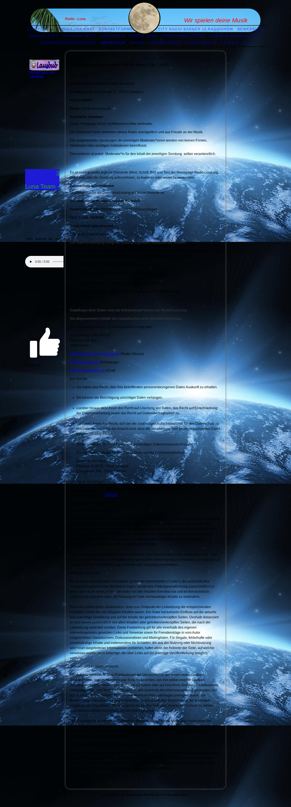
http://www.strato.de (84, 362)
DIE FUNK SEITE (79, 36)
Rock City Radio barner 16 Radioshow (189, 29)
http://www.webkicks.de (87, 370)
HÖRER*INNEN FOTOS (183, 36)
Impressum (113, 43)
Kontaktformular (120, 29)
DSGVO (111, 495)
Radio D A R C (44, 36)
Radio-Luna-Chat (76, 29)
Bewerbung (251, 29)
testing (230, 43)
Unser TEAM (143, 36)
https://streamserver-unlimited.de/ (95, 354)
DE (246, 43)
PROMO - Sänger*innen (155, 43)
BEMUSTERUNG (201, 43)
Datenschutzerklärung (68, 43)
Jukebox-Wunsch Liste (236, 36)
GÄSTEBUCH (113, 36)
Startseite (39, 29)
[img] (144, 18)
